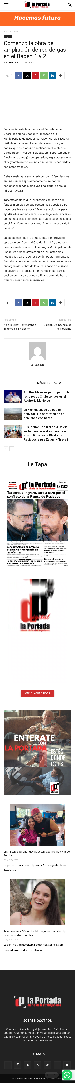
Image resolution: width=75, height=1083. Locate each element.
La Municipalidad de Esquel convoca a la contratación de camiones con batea (44, 414)
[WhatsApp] (44, 75)
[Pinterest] (35, 75)
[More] (61, 75)
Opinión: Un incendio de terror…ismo (57, 326)
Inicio (6, 31)
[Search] (70, 5)
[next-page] (11, 448)
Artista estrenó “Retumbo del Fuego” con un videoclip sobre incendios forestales (35, 933)
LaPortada (13, 62)
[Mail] (27, 1065)
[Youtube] (67, 1065)
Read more (10, 870)
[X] (27, 75)
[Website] (47, 1065)
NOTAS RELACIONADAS (19, 382)
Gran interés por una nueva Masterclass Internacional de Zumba (37, 853)
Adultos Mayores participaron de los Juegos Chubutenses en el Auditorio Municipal (47, 396)
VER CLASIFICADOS (37, 693)
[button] (6, 5)
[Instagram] (17, 1065)
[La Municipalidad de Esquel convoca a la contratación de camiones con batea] (13, 414)
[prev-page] (6, 448)
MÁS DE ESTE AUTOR (49, 382)
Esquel (15, 31)
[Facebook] (18, 75)
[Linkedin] (52, 75)
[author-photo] (37, 359)
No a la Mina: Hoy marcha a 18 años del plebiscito (20, 326)
